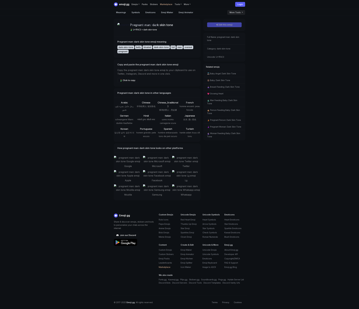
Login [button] (240, 4)
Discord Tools (195, 283)
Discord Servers (179, 283)
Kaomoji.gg (173, 279)
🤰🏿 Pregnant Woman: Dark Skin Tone (224, 127)
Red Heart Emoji (188, 219)
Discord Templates (212, 283)
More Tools (235, 12)
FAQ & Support (231, 263)
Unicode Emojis (209, 250)
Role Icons (163, 219)
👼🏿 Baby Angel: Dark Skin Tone (221, 73)
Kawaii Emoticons (232, 232)
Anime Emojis (165, 228)
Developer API (231, 254)
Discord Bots (165, 283)
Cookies (238, 302)
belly (138, 47)
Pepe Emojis (164, 224)
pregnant (122, 51)
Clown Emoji (186, 237)
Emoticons (150, 12)
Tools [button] (177, 4)
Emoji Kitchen (187, 258)
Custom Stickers (166, 254)
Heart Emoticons (231, 219)
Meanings (121, 12)
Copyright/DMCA (232, 258)
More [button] (186, 4)
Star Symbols (208, 228)
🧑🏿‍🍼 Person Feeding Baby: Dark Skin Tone (223, 111)
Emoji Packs (164, 258)
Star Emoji (185, 228)
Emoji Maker (167, 12)
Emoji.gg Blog (230, 267)
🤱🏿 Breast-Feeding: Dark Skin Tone (223, 87)
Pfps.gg (183, 279)
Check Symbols (209, 232)
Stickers (154, 4)
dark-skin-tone (125, 47)
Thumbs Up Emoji (189, 224)
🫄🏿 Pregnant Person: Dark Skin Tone (224, 120)
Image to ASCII (209, 267)
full (173, 47)
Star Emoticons (231, 224)
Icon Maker (186, 267)
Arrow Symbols (209, 224)
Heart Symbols (209, 219)
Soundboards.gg (209, 279)
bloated (147, 47)
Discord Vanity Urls (231, 283)
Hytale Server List (236, 279)
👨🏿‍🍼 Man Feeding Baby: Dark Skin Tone (222, 102)
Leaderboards (165, 263)
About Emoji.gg (231, 250)
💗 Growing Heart (215, 93)
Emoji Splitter (186, 263)
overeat (188, 47)
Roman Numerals (210, 237)
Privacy (225, 302)
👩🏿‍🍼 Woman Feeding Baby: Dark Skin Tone (223, 135)
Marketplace (166, 4)
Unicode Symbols (210, 254)
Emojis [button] (135, 4)
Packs (145, 4)
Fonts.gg (163, 279)
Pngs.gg (222, 279)
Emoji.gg (124, 215)
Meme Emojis (165, 237)
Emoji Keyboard (209, 263)
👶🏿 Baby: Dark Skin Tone (218, 80)
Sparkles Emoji (187, 232)
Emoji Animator (186, 12)
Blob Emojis (164, 232)
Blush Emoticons (231, 237)
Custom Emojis (165, 250)
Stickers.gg (194, 279)
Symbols (136, 12)
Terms (215, 302)
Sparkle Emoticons (232, 228)
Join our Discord (127, 235)
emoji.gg (123, 4)
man (180, 47)
